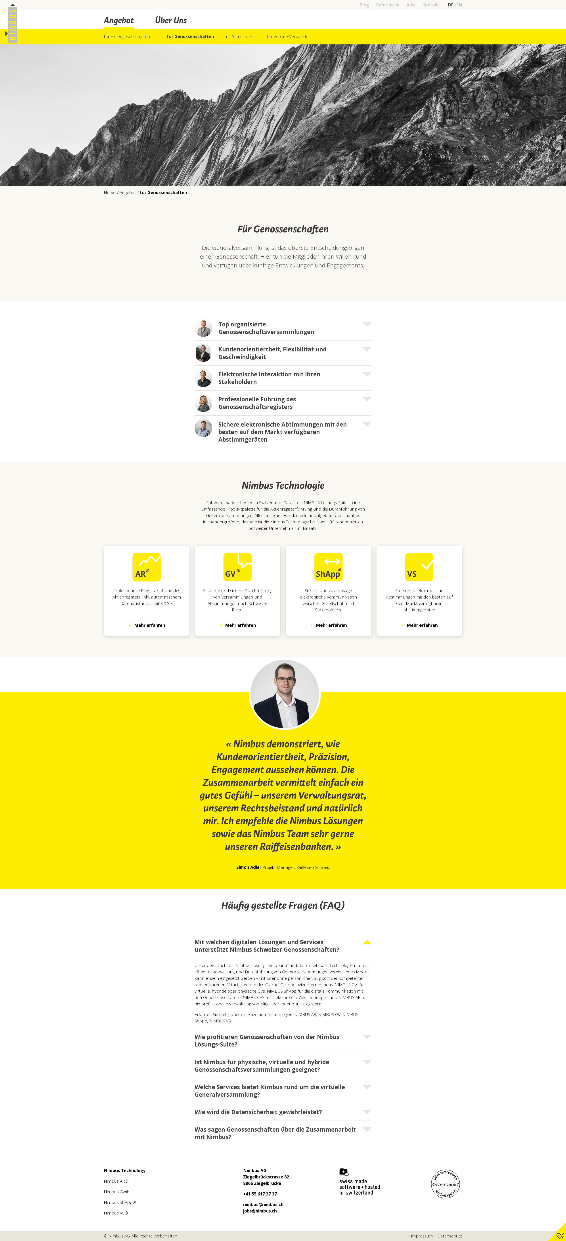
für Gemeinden (239, 36)
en (459, 5)
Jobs (411, 5)
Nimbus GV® (116, 1192)
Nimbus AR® (116, 1181)
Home (109, 192)
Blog (364, 5)
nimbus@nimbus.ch (263, 1204)
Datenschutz (450, 1236)
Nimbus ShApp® (120, 1202)
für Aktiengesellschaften (127, 36)
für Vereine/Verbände (287, 36)
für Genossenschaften (190, 36)
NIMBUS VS (220, 1021)
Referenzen (388, 5)
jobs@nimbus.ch (260, 1211)
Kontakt (430, 5)
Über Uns (171, 21)
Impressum (422, 1236)
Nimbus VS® (116, 1213)
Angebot (119, 21)
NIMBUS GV (329, 1014)
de (450, 5)
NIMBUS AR (305, 1014)
